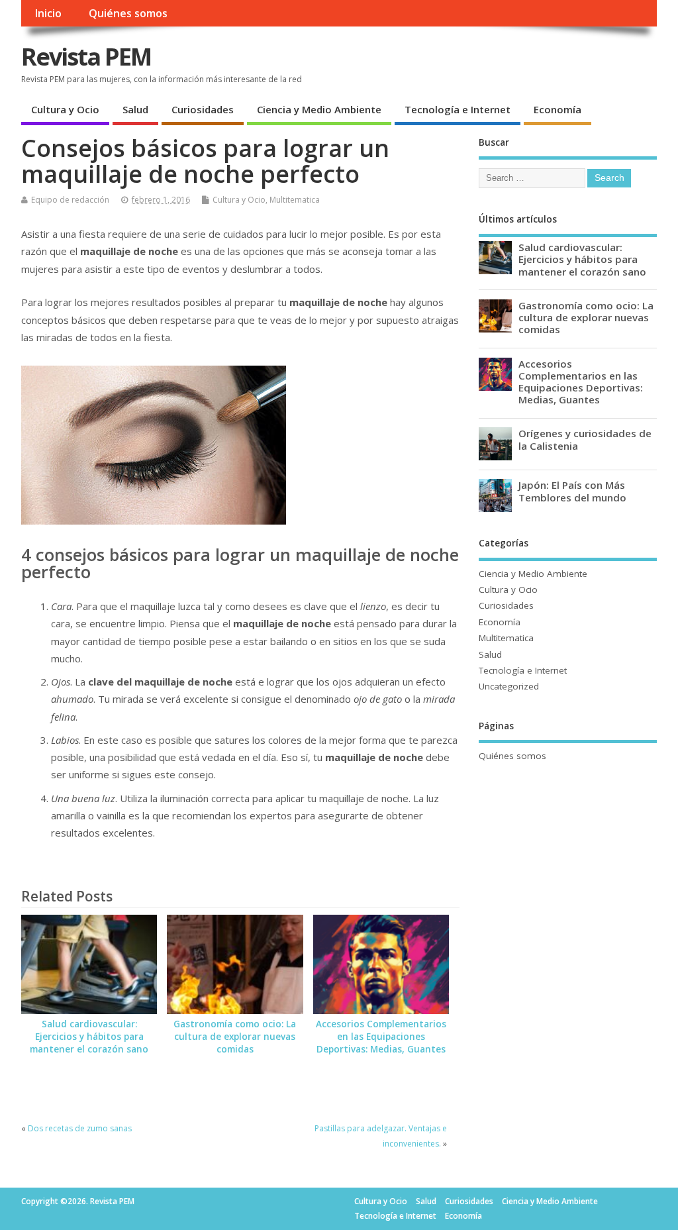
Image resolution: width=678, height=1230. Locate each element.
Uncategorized (509, 686)
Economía (557, 109)
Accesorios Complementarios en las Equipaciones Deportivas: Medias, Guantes (381, 1036)
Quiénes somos (128, 13)
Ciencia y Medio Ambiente (319, 109)
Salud (135, 109)
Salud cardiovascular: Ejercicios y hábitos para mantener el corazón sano (89, 1036)
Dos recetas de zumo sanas (80, 1128)
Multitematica (294, 199)
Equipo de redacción (70, 199)
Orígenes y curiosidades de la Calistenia (585, 439)
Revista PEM (86, 56)
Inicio (48, 13)
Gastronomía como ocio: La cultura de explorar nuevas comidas (234, 1036)
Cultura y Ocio (65, 109)
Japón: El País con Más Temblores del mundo (572, 490)
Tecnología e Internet (457, 109)
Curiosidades (202, 109)
